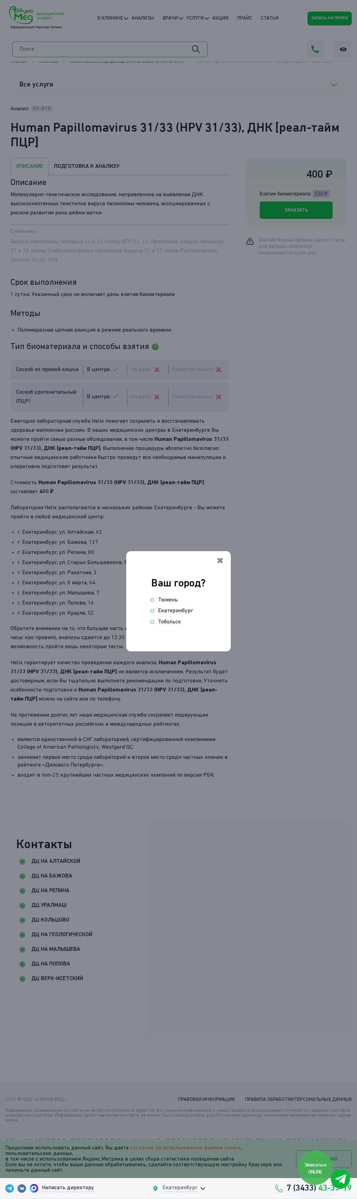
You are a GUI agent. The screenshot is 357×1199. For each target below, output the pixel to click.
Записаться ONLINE (315, 1168)
